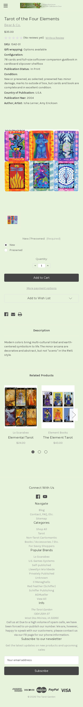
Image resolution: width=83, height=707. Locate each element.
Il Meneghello (41, 582)
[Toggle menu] (5, 5)
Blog (42, 510)
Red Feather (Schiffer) (41, 586)
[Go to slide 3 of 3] (45, 451)
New (12, 245)
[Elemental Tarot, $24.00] (21, 407)
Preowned (15, 250)
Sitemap (41, 518)
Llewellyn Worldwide (42, 569)
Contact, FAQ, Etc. (41, 514)
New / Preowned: (42, 238)
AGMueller (41, 594)
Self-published (41, 565)
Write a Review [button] (55, 38)
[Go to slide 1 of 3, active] (32, 451)
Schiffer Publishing (41, 590)
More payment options (42, 288)
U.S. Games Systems (42, 561)
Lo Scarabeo (41, 556)
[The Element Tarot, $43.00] (58, 407)
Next (74, 414)
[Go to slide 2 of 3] (39, 451)
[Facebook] (6, 314)
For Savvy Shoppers (42, 546)
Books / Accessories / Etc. (41, 542)
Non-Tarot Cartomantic (41, 537)
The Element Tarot (58, 437)
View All (41, 599)
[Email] (13, 314)
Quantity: (42, 258)
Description (41, 330)
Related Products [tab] (41, 375)
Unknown (41, 577)
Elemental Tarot (21, 437)
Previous (5, 414)
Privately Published (41, 573)
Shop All (41, 529)
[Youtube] (45, 497)
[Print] (20, 314)
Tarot (41, 533)
